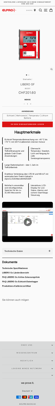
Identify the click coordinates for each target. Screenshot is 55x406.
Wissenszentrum (26, 353)
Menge (27, 100)
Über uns (26, 345)
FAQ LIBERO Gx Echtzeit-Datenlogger (20, 282)
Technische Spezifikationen (15, 268)
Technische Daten (13, 251)
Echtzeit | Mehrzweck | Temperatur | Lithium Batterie (27, 116)
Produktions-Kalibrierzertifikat (16, 286)
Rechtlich (26, 361)
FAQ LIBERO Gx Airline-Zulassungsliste (21, 277)
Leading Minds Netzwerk (27, 368)
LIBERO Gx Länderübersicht (15, 273)
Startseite (27, 79)
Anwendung (28, 111)
